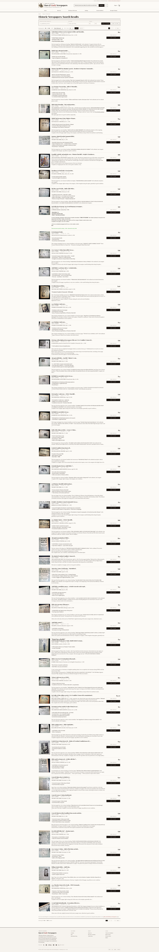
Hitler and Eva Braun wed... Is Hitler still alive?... (64, 759)
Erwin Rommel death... (57, 232)
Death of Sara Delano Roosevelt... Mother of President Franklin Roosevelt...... (71, 741)
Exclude (70, 21)
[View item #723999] (44, 192)
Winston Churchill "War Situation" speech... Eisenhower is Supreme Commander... (73, 68)
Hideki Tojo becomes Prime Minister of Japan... (64, 118)
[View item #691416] (44, 662)
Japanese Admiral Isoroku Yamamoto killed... (63, 136)
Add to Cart (113, 37)
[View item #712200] (44, 161)
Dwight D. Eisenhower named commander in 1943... (65, 502)
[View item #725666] (44, 469)
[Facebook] (53, 945)
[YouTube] (56, 945)
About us (90, 932)
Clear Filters (115, 23)
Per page (66, 28)
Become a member (91, 934)
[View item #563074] (44, 608)
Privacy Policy (108, 936)
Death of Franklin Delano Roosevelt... (61, 448)
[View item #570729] (44, 906)
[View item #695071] (44, 90)
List (76, 28)
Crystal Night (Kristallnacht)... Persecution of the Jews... (66, 903)
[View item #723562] (44, 174)
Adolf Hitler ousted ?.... (58, 622)
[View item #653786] (44, 873)
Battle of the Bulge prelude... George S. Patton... (64, 430)
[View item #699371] (44, 451)
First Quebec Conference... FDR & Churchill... (63, 394)
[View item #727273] (44, 433)
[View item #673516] (44, 108)
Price (90, 21)
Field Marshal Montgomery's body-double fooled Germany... (67, 641)
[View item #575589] (44, 307)
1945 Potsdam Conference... (59, 304)
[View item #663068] (44, 125)
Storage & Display (113, 10)
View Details (113, 35)
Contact (72, 932)
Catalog (86, 10)
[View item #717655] (44, 888)
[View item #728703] (44, 852)
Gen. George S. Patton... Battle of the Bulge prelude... (65, 849)
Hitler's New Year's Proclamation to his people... (64, 659)
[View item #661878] (44, 544)
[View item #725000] (44, 271)
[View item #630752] (44, 626)
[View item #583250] (44, 325)
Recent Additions (100, 10)
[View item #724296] (44, 253)
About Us (59, 10)
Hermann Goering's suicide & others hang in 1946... (65, 706)
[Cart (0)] (119, 5)
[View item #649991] (44, 783)
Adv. (106, 5)
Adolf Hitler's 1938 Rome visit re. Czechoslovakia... (64, 268)
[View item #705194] (44, 292)
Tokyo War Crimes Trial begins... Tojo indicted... (64, 568)
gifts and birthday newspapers (110, 916)
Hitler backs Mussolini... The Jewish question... (63, 104)
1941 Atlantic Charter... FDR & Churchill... (62, 520)
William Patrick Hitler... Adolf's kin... (61, 867)
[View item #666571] (44, 72)
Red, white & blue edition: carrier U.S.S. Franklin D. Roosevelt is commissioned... (72, 695)
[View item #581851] (44, 415)
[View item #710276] (44, 523)
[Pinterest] (46, 945)
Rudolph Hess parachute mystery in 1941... (62, 376)
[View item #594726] (44, 379)
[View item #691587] (44, 361)
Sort (52, 28)
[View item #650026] (44, 799)
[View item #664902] (44, 728)
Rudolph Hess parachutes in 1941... (60, 412)
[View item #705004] (44, 590)
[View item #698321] (44, 699)
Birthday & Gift (72, 10)
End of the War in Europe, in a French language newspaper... (67, 206)
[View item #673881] (44, 681)
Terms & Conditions (109, 932)
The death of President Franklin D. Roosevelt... (64, 556)
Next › (118, 28)
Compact (81, 28)
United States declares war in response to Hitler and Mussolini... (68, 32)
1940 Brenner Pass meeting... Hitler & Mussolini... (65, 86)
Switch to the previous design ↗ (114, 0)
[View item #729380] (44, 505)
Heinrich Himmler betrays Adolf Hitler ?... (62, 466)
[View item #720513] (44, 397)
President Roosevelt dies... (58, 286)
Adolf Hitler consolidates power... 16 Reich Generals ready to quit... (69, 586)
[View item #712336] (44, 210)
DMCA (106, 937)
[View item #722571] (44, 710)
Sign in (115, 5)
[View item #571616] (44, 235)
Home (45, 10)
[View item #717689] (44, 816)
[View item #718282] (44, 36)
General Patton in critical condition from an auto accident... (67, 813)
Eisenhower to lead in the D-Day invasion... (62, 170)
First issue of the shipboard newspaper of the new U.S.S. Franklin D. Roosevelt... (72, 340)
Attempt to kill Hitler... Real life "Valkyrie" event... (64, 358)
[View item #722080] (44, 837)
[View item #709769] (44, 140)
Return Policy (108, 934)
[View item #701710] (44, 343)
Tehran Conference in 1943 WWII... (61, 677)
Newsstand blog (74, 936)
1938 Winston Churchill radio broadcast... (62, 484)
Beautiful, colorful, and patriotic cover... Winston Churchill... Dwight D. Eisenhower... (73, 154)
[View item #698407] (44, 575)
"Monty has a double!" (58, 639)
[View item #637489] (44, 645)
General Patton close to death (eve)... (61, 777)
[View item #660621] (44, 766)
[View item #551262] (44, 560)
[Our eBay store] (50, 945)
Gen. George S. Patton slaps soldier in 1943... (63, 250)
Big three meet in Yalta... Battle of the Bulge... (63, 188)
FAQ (71, 934)
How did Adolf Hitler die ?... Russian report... (63, 831)
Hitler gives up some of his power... (61, 604)
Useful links (90, 936)
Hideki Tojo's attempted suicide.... (60, 50)
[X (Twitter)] (43, 945)
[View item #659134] (44, 487)
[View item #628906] (44, 54)
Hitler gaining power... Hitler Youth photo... (63, 724)
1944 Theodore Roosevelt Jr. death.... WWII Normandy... (66, 885)
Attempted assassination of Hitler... (61, 538)
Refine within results (45, 21)
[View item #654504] (44, 747)
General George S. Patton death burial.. (62, 795)
